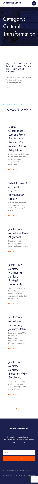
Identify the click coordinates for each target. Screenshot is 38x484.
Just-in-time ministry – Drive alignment (18, 233)
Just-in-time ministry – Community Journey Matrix (17, 323)
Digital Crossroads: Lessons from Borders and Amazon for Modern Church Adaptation (18, 67)
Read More (13, 169)
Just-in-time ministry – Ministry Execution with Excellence (17, 370)
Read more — (12, 88)
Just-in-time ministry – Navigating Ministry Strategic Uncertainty (15, 274)
